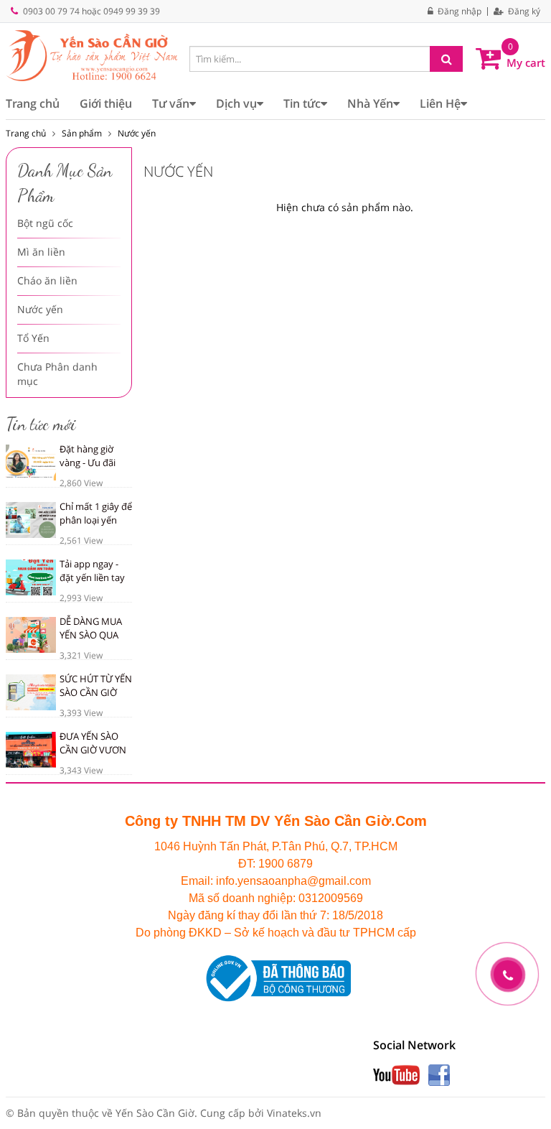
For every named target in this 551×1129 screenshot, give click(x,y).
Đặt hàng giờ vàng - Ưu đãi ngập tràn (88, 462)
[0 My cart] (488, 56)
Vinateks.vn (294, 1113)
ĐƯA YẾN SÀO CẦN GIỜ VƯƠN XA (93, 749)
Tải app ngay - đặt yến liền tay (92, 570)
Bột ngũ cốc (45, 223)
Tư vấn (170, 103)
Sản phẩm (82, 133)
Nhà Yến (370, 103)
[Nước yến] (92, 55)
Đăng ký (523, 11)
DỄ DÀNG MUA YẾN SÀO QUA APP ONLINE (91, 634)
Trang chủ (33, 103)
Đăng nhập (458, 11)
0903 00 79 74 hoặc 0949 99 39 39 (91, 11)
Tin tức (302, 103)
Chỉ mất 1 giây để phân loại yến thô (96, 519)
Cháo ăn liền (47, 280)
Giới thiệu (106, 103)
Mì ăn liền (41, 252)
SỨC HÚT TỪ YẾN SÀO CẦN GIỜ (96, 685)
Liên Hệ (440, 103)
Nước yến (137, 133)
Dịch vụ (236, 103)
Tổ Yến (33, 338)
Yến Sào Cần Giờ (155, 1113)
